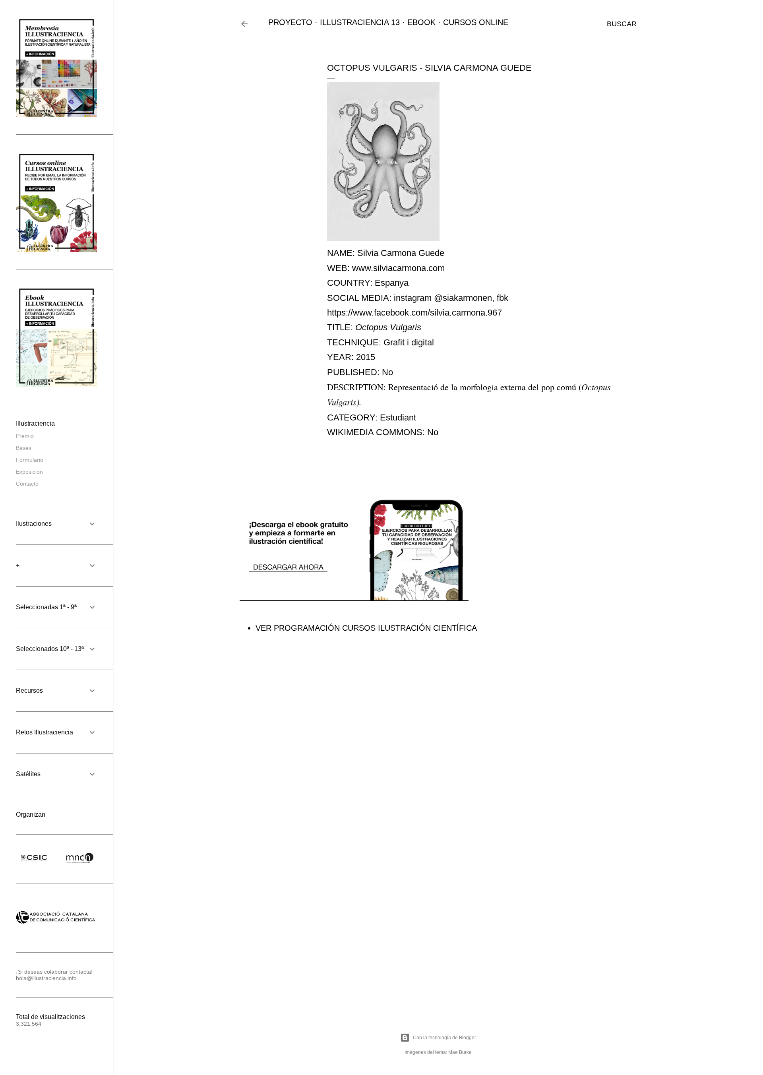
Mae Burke (460, 1052)
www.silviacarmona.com (398, 268)
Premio (25, 436)
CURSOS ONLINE (475, 22)
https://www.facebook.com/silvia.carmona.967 (414, 313)
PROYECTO (290, 22)
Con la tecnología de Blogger (444, 1037)
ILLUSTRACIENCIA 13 (360, 22)
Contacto (27, 483)
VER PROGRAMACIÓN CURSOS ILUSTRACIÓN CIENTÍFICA (366, 628)
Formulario (29, 460)
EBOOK (421, 22)
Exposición (29, 472)
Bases (23, 448)
